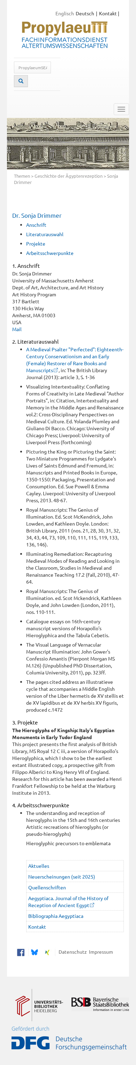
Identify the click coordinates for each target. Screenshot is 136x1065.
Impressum (100, 951)
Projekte (35, 243)
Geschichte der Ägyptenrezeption (69, 176)
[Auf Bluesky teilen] (33, 951)
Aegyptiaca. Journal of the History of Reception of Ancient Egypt (68, 901)
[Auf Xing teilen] (47, 951)
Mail (17, 329)
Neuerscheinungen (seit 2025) (61, 876)
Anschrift (36, 225)
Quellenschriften (47, 887)
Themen (22, 176)
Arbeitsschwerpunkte (50, 253)
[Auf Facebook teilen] (20, 951)
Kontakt (108, 13)
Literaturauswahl (44, 234)
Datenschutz (71, 951)
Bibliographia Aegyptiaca (55, 916)
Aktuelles (38, 866)
